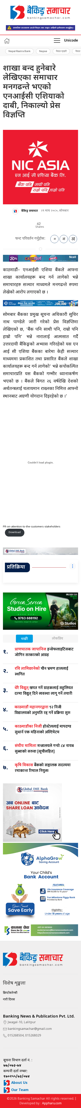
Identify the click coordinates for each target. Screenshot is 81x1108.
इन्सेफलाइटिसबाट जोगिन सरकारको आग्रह (44, 652)
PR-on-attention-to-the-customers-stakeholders (31, 526)
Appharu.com (52, 1104)
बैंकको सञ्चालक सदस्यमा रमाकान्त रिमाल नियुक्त (43, 768)
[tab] (24, 639)
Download (15, 532)
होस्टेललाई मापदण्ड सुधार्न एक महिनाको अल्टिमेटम (43, 729)
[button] (57, 40)
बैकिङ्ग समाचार (29, 210)
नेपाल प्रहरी (61, 51)
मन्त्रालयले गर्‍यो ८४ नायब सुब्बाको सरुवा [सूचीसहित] (44, 748)
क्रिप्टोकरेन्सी (10, 993)
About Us (19, 1083)
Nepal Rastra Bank (19, 51)
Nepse (43, 51)
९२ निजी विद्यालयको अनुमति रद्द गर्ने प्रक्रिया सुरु (42, 710)
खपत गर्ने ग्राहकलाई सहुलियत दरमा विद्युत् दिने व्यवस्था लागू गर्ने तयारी (44, 691)
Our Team (19, 1090)
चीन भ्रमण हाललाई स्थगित (41, 671)
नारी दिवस (9, 1000)
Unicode (71, 40)
